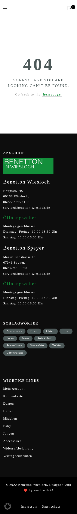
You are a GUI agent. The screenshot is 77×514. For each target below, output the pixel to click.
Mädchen (10, 418)
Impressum (29, 506)
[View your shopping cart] (70, 8)
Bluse (34, 331)
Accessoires (12, 441)
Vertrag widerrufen (17, 456)
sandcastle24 (43, 490)
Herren (8, 411)
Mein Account (14, 388)
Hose (66, 331)
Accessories (14, 331)
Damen (8, 403)
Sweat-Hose (14, 345)
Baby (7, 426)
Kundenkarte (13, 396)
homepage (52, 94)
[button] (7, 506)
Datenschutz (51, 506)
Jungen (8, 433)
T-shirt (56, 345)
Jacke (10, 338)
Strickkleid (45, 338)
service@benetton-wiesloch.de (26, 207)
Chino (50, 331)
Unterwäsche (15, 352)
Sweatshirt (37, 345)
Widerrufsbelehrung (18, 448)
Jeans (25, 338)
